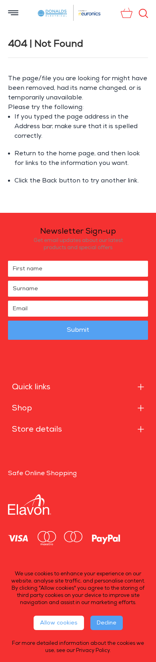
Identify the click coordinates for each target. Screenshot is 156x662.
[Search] (143, 13)
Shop (22, 408)
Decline (106, 622)
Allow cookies (59, 622)
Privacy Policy (93, 650)
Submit (78, 330)
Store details (37, 429)
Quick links (31, 387)
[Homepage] (53, 13)
